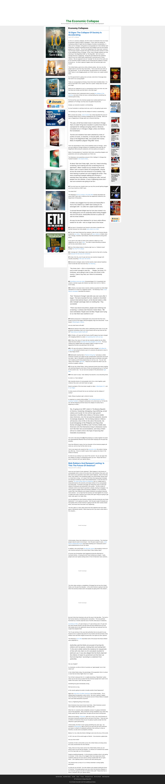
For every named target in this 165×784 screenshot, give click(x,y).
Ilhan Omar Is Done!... (114, 164)
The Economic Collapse (82, 21)
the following (91, 263)
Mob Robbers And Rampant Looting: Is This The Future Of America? (86, 464)
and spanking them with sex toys (94, 337)
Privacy (82, 776)
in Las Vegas (71, 387)
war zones (77, 234)
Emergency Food (89, 776)
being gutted (78, 726)
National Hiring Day (90, 355)
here (83, 242)
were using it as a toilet (93, 229)
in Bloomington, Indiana (78, 322)
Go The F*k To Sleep (78, 248)
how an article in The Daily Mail (85, 194)
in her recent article (83, 158)
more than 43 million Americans (82, 693)
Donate (73, 776)
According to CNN (73, 624)
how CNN (79, 638)
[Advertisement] (82, 10)
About (78, 776)
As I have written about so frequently (83, 481)
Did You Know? (97, 776)
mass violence (96, 234)
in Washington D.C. (100, 386)
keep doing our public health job (79, 332)
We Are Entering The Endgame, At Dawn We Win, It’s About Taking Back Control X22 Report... (115, 178)
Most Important (105, 776)
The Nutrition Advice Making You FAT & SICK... (115, 125)
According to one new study (77, 281)
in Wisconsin (82, 716)
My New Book (59, 776)
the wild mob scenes (89, 548)
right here (81, 361)
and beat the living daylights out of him (91, 341)
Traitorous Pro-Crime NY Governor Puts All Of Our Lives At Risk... (115, 138)
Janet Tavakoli (85, 114)
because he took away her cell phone (80, 253)
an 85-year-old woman (84, 258)
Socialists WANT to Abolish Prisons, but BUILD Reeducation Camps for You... (115, 152)
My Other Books (67, 776)
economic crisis (92, 449)
